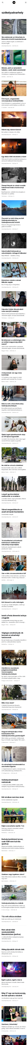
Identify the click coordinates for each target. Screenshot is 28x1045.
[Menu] (25, 2)
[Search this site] (2, 2)
